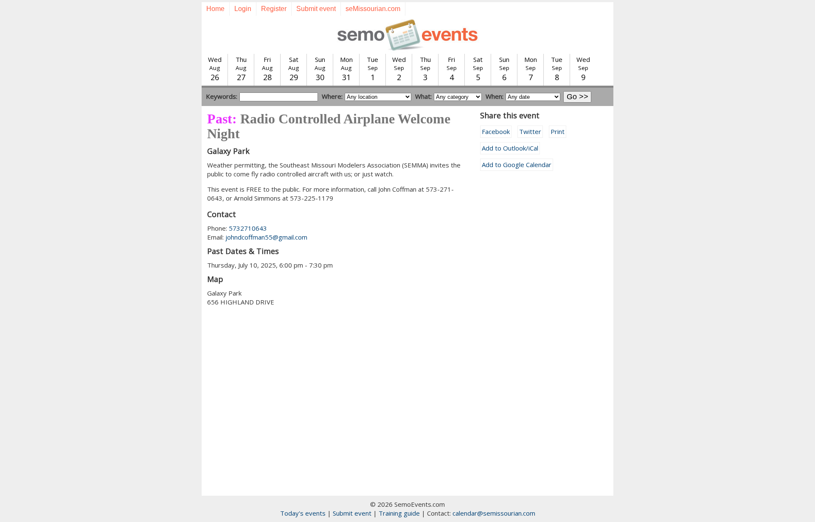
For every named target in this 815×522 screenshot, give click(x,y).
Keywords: (221, 96)
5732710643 (248, 228)
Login (242, 8)
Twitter (530, 131)
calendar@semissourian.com (493, 513)
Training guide (399, 513)
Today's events (303, 513)
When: (494, 96)
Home (215, 8)
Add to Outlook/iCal (510, 148)
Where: (332, 96)
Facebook (496, 131)
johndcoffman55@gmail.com (266, 237)
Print (558, 131)
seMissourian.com (373, 8)
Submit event (316, 8)
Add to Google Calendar (516, 164)
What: (423, 96)
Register (274, 8)
